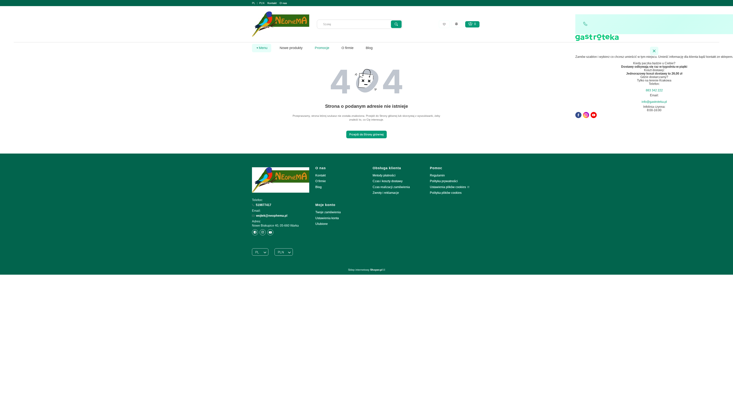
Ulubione (321, 223)
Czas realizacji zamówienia (391, 187)
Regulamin (437, 175)
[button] (396, 24)
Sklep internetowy (365, 269)
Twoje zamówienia (328, 212)
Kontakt (272, 3)
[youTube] (594, 115)
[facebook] (578, 115)
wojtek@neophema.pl (271, 215)
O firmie (320, 181)
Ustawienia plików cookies (448, 187)
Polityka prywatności (444, 181)
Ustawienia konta (327, 218)
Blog (318, 187)
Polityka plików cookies (446, 192)
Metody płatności (384, 175)
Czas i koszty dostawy (388, 181)
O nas (283, 3)
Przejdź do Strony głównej (366, 134)
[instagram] (586, 115)
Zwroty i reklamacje (386, 192)
